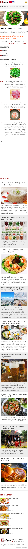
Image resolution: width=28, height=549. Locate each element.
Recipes (6, 6)
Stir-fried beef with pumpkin (6, 8)
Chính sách (24, 547)
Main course (11, 6)
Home (1, 6)
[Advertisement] (14, 160)
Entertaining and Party (21, 6)
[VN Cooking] (4, 2)
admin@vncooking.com (19, 541)
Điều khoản (18, 547)
